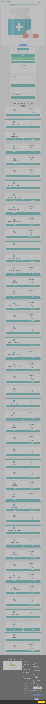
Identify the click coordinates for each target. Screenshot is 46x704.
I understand (42, 702)
